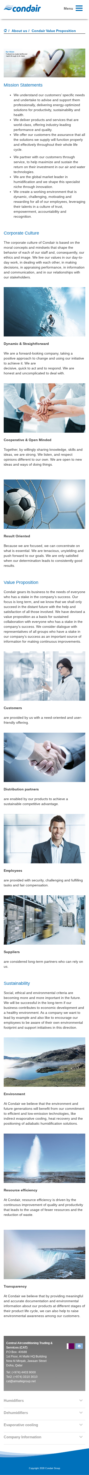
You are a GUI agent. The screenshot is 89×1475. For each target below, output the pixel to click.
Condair (22, 8)
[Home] (5, 31)
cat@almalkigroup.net (21, 1381)
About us (19, 31)
